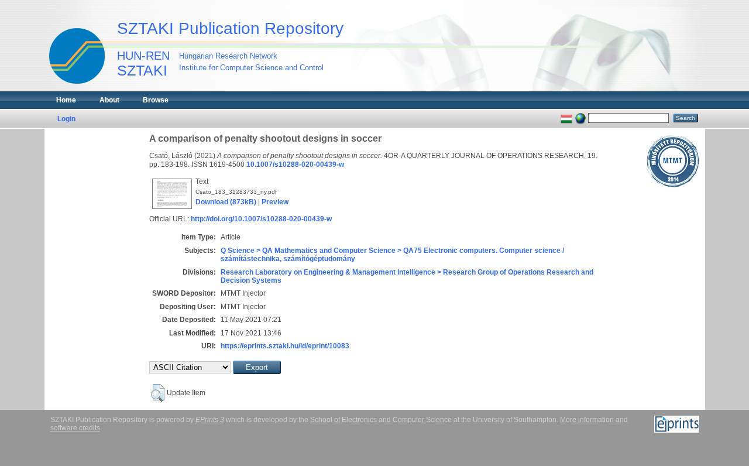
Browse (156, 100)
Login (66, 119)
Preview (275, 202)
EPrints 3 (209, 420)
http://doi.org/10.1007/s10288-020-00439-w (261, 219)
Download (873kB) (225, 202)
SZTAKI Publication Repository (230, 28)
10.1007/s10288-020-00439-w (295, 164)
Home (66, 100)
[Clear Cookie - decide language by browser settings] (580, 118)
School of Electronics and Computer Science (381, 420)
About (109, 100)
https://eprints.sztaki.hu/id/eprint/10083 (285, 346)
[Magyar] (566, 118)
